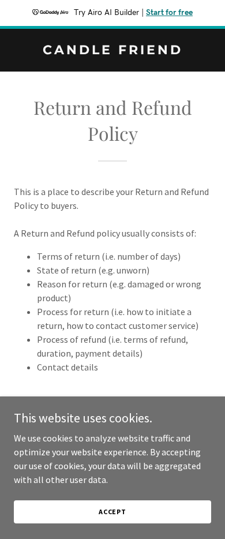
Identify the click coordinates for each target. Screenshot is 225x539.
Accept (112, 511)
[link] (112, 51)
